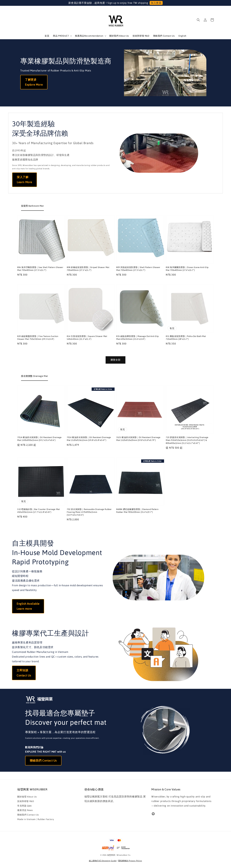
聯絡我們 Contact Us (164, 36)
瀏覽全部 (115, 359)
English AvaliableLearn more (28, 606)
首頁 (47, 36)
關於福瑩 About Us (27, 796)
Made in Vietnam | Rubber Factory (35, 819)
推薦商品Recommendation (89, 36)
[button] (198, 19)
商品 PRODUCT (61, 36)
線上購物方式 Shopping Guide (102, 861)
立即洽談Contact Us (24, 673)
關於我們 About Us (119, 36)
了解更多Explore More (34, 82)
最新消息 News (25, 810)
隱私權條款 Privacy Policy (130, 861)
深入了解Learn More (24, 179)
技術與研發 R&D (141, 36)
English (182, 36)
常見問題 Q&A (24, 806)
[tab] (32, 206)
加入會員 (156, 2)
